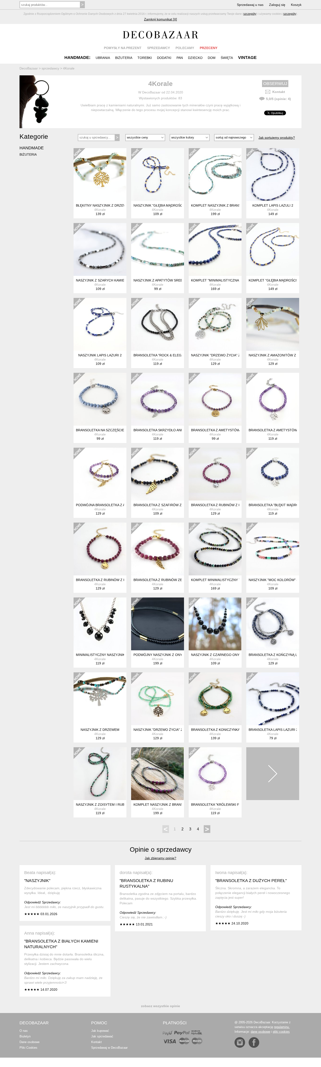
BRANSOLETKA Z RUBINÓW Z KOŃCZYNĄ (224, 505)
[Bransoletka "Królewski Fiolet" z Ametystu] (215, 773)
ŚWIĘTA (227, 58)
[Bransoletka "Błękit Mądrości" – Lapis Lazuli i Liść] (272, 474)
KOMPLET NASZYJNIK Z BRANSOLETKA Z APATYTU (231, 205)
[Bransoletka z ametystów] (272, 399)
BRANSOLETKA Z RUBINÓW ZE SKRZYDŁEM (168, 580)
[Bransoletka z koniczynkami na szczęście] (215, 698)
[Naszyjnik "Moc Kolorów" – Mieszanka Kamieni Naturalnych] (272, 549)
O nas (24, 1030)
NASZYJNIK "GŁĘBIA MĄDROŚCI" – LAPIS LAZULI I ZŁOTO (178, 205)
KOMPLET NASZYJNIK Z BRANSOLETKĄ (164, 804)
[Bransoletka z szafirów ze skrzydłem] (157, 474)
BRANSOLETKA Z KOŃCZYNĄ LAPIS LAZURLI (284, 655)
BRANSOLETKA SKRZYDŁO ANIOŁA (160, 430)
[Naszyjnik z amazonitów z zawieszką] (272, 324)
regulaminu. (282, 1027)
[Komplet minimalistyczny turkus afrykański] (215, 549)
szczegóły (249, 13)
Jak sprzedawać (102, 1036)
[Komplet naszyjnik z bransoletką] (157, 773)
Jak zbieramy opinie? (160, 858)
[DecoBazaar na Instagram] (240, 1042)
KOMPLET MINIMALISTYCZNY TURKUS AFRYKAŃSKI (232, 580)
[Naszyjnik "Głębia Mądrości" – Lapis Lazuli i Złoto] (157, 174)
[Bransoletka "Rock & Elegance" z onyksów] (157, 324)
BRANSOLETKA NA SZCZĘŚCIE (100, 430)
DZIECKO (195, 58)
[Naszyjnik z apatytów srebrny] (157, 249)
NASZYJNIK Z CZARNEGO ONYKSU (218, 655)
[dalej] (272, 773)
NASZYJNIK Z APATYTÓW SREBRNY (161, 280)
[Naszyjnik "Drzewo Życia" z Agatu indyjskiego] (215, 324)
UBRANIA (103, 58)
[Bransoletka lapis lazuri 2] (272, 698)
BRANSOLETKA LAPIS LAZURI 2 (273, 730)
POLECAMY (185, 48)
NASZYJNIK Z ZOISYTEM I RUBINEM (104, 804)
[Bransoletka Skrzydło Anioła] (157, 399)
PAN (179, 58)
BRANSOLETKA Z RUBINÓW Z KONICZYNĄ (109, 580)
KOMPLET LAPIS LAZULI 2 (272, 205)
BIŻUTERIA (123, 58)
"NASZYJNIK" (37, 880)
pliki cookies (281, 1031)
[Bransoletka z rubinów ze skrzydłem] (157, 549)
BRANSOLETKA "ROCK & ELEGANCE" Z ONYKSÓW (172, 355)
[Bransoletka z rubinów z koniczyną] (100, 549)
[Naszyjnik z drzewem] (100, 698)
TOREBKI (144, 58)
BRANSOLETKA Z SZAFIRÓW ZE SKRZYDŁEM (169, 505)
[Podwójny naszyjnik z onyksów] (157, 623)
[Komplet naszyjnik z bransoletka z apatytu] (215, 174)
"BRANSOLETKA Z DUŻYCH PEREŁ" (251, 880)
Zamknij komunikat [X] (160, 19)
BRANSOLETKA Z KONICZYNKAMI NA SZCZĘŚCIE (229, 730)
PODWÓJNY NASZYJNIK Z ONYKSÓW (162, 655)
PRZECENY (208, 48)
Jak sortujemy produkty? (276, 137)
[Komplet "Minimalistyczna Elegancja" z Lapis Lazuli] (215, 249)
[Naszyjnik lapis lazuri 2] (100, 324)
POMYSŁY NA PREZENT (122, 48)
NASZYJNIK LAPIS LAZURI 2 (100, 355)
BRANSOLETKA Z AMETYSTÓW (273, 430)
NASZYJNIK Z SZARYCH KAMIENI (102, 280)
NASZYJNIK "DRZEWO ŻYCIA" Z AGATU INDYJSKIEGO (233, 355)
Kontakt (278, 92)
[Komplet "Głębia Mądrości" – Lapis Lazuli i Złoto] (272, 249)
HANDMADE (32, 148)
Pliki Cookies (28, 1047)
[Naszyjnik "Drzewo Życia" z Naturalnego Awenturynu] (157, 698)
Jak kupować (100, 1030)
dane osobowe (260, 1031)
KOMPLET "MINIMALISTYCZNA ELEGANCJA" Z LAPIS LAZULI (238, 280)
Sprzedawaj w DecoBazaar (109, 1047)
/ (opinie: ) (278, 99)
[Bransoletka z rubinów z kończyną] (215, 474)
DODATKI (164, 58)
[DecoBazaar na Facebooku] (254, 1042)
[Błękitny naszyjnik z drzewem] (100, 174)
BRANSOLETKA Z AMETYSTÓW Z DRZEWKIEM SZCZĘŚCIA (237, 430)
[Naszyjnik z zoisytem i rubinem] (100, 773)
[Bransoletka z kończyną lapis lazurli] (272, 623)
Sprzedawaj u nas (250, 5)
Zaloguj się (277, 5)
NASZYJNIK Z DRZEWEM (100, 730)
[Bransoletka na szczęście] (100, 399)
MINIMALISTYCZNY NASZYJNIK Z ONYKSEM (110, 655)
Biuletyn (25, 1036)
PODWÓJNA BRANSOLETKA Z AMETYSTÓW (110, 505)
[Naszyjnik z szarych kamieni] (100, 249)
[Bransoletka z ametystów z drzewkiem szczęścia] (215, 399)
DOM (211, 58)
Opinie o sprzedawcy (161, 849)
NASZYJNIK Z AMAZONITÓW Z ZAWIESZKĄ (282, 355)
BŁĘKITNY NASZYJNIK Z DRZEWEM (103, 205)
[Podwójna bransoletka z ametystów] (100, 474)
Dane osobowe (29, 1042)
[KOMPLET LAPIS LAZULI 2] (272, 174)
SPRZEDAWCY (158, 48)
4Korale (100, 210)
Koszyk (296, 5)
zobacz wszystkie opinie (160, 1006)
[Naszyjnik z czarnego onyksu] (215, 623)
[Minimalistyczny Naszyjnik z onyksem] (100, 623)
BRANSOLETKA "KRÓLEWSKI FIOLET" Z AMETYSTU (231, 804)
